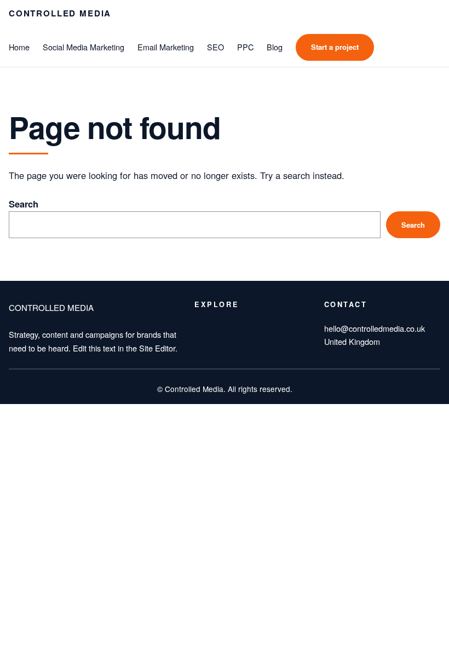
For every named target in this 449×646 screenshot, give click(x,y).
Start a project (335, 47)
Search (23, 203)
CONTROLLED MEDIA (60, 13)
